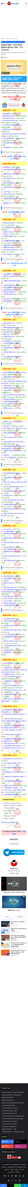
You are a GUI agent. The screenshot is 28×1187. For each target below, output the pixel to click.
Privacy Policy (11, 1172)
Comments (20, 916)
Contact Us (6, 1169)
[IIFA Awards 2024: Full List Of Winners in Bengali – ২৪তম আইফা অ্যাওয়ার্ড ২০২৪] (5, 953)
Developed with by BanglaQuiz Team (17, 1167)
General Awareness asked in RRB (9, 1110)
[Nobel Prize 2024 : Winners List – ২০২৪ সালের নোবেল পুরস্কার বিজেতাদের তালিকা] (5, 945)
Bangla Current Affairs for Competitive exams (11, 1095)
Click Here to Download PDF (10, 822)
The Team (21, 1169)
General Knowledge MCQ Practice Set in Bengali (12, 1118)
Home (3, 38)
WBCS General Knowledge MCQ (9, 1126)
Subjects (8, 38)
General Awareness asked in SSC (9, 1113)
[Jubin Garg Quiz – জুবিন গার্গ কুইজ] (5, 924)
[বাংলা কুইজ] (13, 3)
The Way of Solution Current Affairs (9, 1123)
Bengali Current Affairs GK (7, 1097)
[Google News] (14, 844)
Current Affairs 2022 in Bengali (8, 1105)
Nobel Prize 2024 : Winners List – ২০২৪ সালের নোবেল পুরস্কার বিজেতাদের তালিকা (19, 944)
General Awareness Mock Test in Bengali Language (13, 1116)
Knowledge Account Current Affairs (9, 1121)
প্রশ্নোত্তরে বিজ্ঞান (14, 839)
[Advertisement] (14, 22)
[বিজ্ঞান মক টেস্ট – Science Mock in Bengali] (5, 931)
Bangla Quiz (5, 57)
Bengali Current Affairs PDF (8, 1100)
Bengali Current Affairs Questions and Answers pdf (12, 1102)
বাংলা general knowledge (19, 1131)
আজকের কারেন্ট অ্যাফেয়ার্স (7, 1129)
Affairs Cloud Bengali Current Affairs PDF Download (13, 1092)
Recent (7, 916)
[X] (15, 873)
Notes (16, 38)
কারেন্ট (15, 1129)
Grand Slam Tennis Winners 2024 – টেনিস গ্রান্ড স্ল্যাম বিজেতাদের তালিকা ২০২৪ (18, 937)
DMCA (16, 1169)
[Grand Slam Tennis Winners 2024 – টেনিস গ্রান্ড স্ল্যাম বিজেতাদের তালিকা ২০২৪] (5, 938)
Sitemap (12, 1169)
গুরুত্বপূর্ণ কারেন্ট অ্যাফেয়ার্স (7, 1131)
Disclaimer (17, 1172)
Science (13, 38)
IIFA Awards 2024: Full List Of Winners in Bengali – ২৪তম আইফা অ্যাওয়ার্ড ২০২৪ (18, 952)
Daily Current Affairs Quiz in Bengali (9, 1108)
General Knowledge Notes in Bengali (15, 42)
